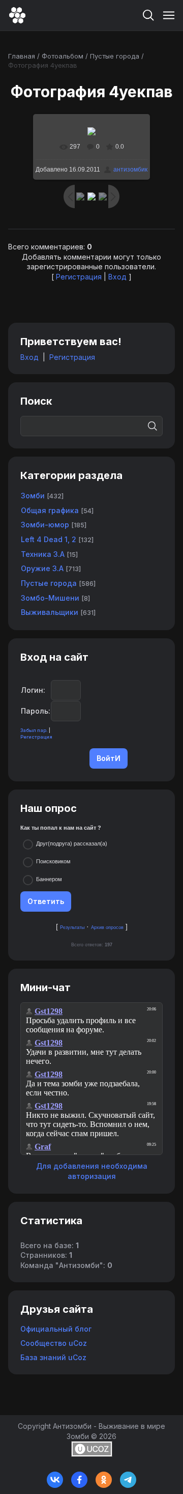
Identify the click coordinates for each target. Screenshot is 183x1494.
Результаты (72, 927)
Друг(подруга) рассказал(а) (71, 843)
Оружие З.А (42, 568)
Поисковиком (53, 861)
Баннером (49, 879)
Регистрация (79, 276)
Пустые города (114, 56)
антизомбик (130, 169)
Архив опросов (107, 927)
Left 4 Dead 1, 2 (48, 539)
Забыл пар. (34, 730)
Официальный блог (56, 1328)
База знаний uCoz (53, 1357)
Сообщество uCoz (53, 1343)
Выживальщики (49, 612)
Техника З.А (43, 554)
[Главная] (17, 15)
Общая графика (50, 510)
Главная (21, 56)
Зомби (33, 495)
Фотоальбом (62, 56)
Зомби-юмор (45, 524)
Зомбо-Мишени (50, 598)
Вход (117, 276)
